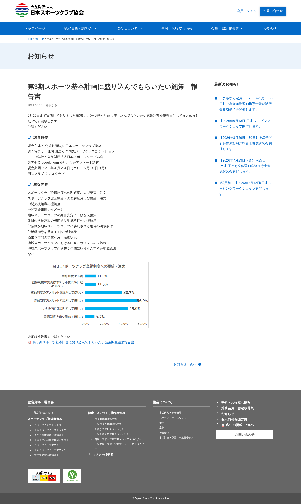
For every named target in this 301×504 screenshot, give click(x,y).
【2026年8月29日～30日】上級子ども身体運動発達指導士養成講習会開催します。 (245, 143)
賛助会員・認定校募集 (237, 408)
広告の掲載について (241, 425)
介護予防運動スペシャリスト (111, 429)
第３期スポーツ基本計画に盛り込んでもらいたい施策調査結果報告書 (83, 342)
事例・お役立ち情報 (176, 29)
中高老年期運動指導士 (107, 419)
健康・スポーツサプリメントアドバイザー (118, 439)
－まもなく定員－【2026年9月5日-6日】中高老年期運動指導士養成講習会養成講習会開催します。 (246, 103)
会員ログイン (247, 11)
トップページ (34, 29)
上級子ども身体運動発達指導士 (51, 440)
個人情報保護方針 (234, 419)
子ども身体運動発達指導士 (49, 435)
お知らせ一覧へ (184, 364)
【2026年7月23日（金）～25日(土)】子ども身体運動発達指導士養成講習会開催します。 (244, 166)
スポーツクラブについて (172, 417)
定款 (161, 427)
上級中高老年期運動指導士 (109, 424)
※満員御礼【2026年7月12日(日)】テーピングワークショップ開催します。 (245, 188)
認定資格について (44, 412)
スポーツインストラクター (49, 425)
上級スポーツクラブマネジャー (51, 450)
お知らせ (270, 29)
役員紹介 (164, 432)
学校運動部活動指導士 (46, 455)
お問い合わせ (273, 11)
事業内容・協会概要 (170, 412)
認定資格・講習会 (78, 29)
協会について (127, 29)
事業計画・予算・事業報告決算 (176, 437)
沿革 (161, 422)
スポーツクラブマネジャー (49, 445)
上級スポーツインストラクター (51, 430)
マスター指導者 (103, 454)
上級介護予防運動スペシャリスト (113, 434)
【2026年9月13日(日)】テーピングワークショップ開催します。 (244, 123)
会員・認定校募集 (225, 29)
